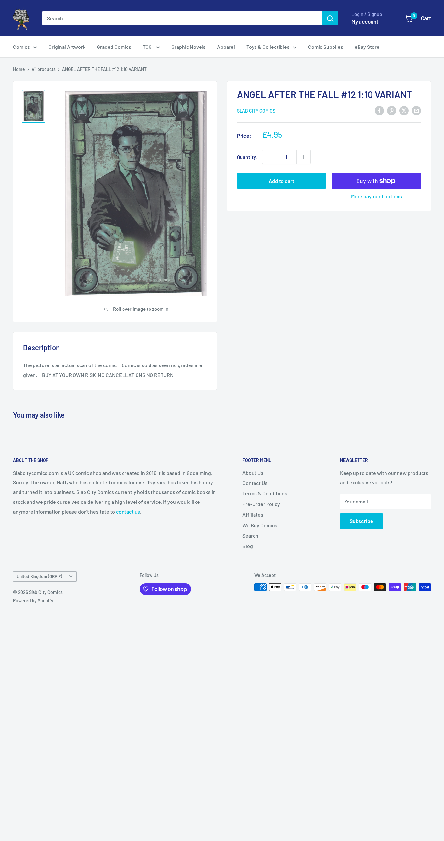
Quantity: (247, 157)
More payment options (376, 196)
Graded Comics (114, 47)
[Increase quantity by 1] (303, 157)
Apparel (226, 47)
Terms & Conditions (264, 493)
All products (44, 69)
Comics (21, 47)
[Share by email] (416, 110)
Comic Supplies (325, 47)
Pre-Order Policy (261, 504)
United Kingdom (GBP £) (39, 576)
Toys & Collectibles (268, 47)
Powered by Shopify (33, 600)
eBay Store (367, 47)
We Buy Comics (259, 525)
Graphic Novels (188, 47)
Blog (247, 546)
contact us (128, 511)
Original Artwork (66, 47)
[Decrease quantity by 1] (269, 157)
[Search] (330, 18)
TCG (148, 47)
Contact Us (255, 483)
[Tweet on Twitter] (404, 110)
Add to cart (281, 181)
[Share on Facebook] (379, 110)
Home (19, 69)
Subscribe (361, 521)
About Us (252, 472)
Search (250, 535)
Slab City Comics (256, 111)
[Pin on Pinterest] (391, 110)
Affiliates (252, 514)
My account (364, 21)
